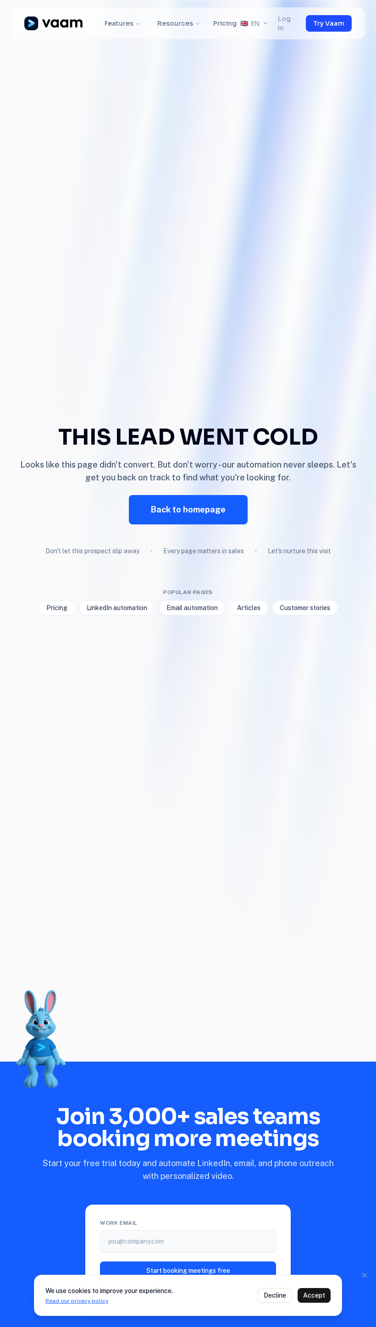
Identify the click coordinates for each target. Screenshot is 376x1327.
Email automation (192, 607)
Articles (248, 607)
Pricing (225, 23)
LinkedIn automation (117, 607)
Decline (275, 1295)
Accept (314, 1295)
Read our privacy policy (76, 1301)
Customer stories (305, 607)
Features (119, 23)
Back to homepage (188, 509)
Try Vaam (328, 23)
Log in (284, 23)
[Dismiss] (364, 1275)
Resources (175, 23)
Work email (119, 1223)
